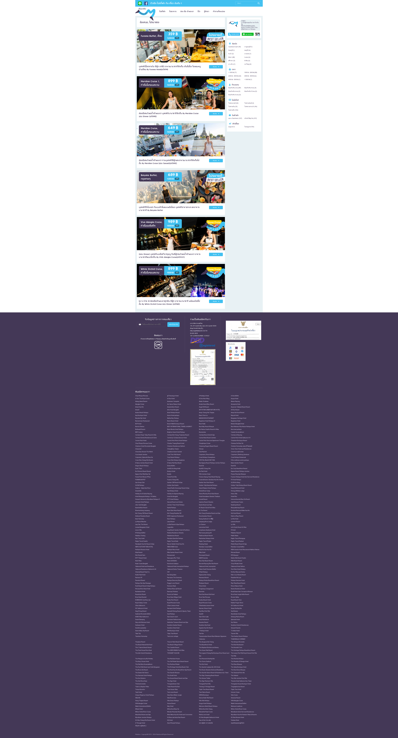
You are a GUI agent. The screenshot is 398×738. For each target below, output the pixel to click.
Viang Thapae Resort (141, 700)
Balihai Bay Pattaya (173, 418)
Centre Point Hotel (140, 440)
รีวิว (199, 11)
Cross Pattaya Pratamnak (238, 457)
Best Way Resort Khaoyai (206, 426)
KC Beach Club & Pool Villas (207, 507)
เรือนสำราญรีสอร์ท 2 (140, 726)
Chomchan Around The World (144, 452)
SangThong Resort (140, 611)
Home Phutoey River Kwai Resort (209, 493)
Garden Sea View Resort (206, 482)
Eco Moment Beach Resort (143, 471)
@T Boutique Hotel (173, 396)
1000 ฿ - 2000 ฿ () (250, 72)
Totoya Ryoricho (140, 689)
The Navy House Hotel (142, 661)
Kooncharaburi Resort (205, 516)
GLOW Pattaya (139, 485)
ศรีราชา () (231, 61)
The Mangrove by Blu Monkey (144, 658)
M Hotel (233, 530)
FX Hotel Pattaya (236, 480)
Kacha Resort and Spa (205, 505)
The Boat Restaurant (237, 645)
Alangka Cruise (139, 404)
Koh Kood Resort (236, 513)
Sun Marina (234, 622)
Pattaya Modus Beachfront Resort (209, 580)
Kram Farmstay (139, 519)
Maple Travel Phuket (205, 541)
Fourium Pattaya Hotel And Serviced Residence (245, 477)
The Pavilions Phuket (173, 664)
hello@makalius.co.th (198, 331)
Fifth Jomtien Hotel (204, 474)
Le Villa (233, 524)
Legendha (170, 527)
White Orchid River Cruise (238, 709)
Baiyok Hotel (234, 415)
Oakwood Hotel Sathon (238, 566)
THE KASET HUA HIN (173, 653)
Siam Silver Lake (204, 617)
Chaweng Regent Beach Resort (208, 446)
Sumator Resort (203, 622)
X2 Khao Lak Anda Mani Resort (176, 717)
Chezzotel (138, 449)
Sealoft (201, 614)
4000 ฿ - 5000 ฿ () (234, 79)
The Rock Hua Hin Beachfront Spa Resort (179, 670)
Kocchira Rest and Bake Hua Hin (240, 510)
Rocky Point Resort (172, 600)
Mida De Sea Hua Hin (205, 549)
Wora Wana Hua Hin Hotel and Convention (179, 714)
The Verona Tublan (204, 678)
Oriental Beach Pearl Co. (142, 572)
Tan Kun (201, 633)
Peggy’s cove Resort (173, 583)
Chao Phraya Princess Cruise (143, 443)
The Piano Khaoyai (236, 664)
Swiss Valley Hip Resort (142, 631)
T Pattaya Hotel (204, 631)
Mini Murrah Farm (140, 555)
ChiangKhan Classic (173, 449)
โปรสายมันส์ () (249, 103)
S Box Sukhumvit (140, 605)
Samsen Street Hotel (205, 608)
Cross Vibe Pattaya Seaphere (176, 460)
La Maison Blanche (140, 521)
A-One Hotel (171, 398)
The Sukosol (234, 675)
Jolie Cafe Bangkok (140, 505)
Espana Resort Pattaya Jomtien (240, 471)
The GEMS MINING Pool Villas (175, 650)
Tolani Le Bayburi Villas (142, 686)
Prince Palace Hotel (236, 586)
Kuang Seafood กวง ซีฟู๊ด (206, 519)
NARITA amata (203, 558)
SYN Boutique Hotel (173, 631)
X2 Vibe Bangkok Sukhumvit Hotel (209, 717)
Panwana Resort (204, 577)
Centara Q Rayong (236, 435)
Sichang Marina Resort (237, 617)
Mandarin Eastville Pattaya (175, 538)
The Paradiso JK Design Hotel (239, 661)
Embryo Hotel (171, 471)
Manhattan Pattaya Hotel (206, 538)
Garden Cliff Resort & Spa (174, 482)
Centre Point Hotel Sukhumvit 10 (240, 438)
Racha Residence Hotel (238, 589)
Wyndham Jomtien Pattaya (143, 717)
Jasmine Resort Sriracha (206, 502)
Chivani (201, 449)
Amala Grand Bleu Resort (206, 404)
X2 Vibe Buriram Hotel (237, 717)
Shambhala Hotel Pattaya (238, 614)
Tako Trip (138, 633)
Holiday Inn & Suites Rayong (143, 493)
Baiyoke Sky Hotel (140, 418)
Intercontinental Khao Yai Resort (240, 499)
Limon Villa (138, 530)
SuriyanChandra (235, 628)
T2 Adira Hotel (235, 631)
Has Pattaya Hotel (172, 491)
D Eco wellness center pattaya (240, 460)
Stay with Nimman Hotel (142, 622)
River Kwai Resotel (140, 597)
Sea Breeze (234, 611)
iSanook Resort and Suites (175, 502)
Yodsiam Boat (235, 720)
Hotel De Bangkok (172, 496)
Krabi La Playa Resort (237, 516)
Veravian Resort (235, 698)
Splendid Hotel (235, 619)
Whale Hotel (139, 709)
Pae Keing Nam (171, 575)
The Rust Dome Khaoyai (238, 670)
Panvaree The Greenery (174, 577)
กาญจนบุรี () (248, 47)
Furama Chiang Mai (173, 480)
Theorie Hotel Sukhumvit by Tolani (241, 681)
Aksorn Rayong (235, 401)
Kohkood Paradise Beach (142, 516)
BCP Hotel (138, 424)
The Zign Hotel (171, 681)
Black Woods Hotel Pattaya (175, 429)
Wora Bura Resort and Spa (143, 714)
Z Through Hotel (140, 723)
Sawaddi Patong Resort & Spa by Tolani (179, 611)
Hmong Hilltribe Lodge (237, 491)
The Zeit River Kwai (141, 681)
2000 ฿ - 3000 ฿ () (234, 76)
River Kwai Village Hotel (174, 597)
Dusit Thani (138, 468)
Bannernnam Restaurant (142, 421)
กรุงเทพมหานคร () (234, 47)
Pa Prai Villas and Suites (238, 572)
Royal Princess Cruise (173, 603)
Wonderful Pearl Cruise (206, 712)
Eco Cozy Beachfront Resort (239, 468)
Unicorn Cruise (235, 692)
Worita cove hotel (204, 714)
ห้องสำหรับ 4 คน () (250, 88)
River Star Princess (204, 597)
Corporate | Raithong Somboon (240, 454)
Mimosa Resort (235, 552)
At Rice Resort (235, 410)
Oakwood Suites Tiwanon (174, 569)
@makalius (249, 34)
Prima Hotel (202, 586)
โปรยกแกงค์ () (233, 103)
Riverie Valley (235, 597)
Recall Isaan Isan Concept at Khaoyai (242, 591)
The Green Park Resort (206, 650)
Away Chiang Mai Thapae (206, 412)
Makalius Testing (140, 535)
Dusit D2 (201, 466)
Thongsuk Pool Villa (205, 684)
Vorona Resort (171, 703)
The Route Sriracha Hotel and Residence (211, 670)
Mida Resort (138, 552)
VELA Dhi (137, 698)
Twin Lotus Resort (172, 692)
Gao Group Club (139, 482)
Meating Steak (203, 544)
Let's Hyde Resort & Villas (238, 527)
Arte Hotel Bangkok (173, 410)
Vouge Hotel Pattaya (205, 703)
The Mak (233, 656)
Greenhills (138, 491)
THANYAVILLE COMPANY (238, 639)
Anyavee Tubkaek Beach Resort (240, 407)
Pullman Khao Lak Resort (174, 589)
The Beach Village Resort (174, 645)
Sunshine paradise (140, 628)
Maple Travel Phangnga (238, 538)
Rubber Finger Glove (237, 603)
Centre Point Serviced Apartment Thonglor (212, 440)
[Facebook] (146, 4)
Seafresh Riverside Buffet (143, 614)
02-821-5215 (235, 34)
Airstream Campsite (173, 401)
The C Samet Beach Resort (143, 647)
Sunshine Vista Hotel (173, 628)
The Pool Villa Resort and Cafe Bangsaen (147, 667)
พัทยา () (231, 57)
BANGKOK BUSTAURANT (206, 418)
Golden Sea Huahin (173, 485)
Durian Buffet (171, 466)
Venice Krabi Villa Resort (206, 698)
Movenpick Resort (204, 555)
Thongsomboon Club (173, 684)
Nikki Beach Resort (236, 561)
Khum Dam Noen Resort (174, 510)
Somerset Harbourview (174, 619)
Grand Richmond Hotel (237, 488)
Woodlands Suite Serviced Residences (242, 712)
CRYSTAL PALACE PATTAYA (207, 460)
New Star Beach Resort (206, 561)
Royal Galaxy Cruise (141, 603)
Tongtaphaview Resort (238, 686)
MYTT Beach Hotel (141, 558)
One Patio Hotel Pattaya (238, 569)
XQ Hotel (170, 720)
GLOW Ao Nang (235, 482)
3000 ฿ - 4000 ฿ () (250, 76)
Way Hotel (170, 706)
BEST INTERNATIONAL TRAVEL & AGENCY (179, 426)
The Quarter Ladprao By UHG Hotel (209, 667)
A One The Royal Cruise (142, 398)
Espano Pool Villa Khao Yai (142, 474)
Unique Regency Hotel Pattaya (144, 695)
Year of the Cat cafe (205, 720)
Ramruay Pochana (172, 591)
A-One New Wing (204, 398)
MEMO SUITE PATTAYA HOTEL (144, 547)
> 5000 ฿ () (248, 79)
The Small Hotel (172, 675)
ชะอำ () (231, 54)
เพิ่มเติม (215, 67)
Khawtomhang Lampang (142, 510)
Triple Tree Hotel (236, 689)
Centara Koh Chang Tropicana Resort (178, 435)
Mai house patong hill (205, 533)
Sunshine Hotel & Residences (240, 625)
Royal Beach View (236, 600)
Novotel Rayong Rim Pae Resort (208, 563)
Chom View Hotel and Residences (241, 449)
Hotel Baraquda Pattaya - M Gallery (145, 496)
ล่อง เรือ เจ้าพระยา (187, 11)
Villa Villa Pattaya (204, 700)
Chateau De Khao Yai (237, 443)
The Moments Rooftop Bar (207, 658)
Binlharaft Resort (140, 429)
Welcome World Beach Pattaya (208, 706)
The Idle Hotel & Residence (143, 653)
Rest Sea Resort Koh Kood (206, 594)
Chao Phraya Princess (141, 396)
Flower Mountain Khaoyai (238, 474)
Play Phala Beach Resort (238, 583)
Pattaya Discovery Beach (174, 580)
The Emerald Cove (236, 647)
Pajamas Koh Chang (205, 575)
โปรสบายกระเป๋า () (250, 106)
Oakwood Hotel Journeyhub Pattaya (178, 566)
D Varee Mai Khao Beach (174, 463)
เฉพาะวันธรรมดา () (235, 118)
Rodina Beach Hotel (205, 600)
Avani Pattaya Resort (173, 412)
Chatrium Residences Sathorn (176, 446)
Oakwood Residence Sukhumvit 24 (145, 569)
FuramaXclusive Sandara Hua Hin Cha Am (211, 480)
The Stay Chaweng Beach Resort (209, 675)
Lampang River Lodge (205, 521)
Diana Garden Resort (237, 463)
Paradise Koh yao (236, 577)
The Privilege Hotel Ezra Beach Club (178, 667)
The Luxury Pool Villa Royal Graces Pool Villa (244, 653)
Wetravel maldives (236, 706)
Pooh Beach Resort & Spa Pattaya (145, 586)
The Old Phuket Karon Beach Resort (177, 661)
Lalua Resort (171, 521)
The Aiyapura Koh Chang (206, 642)
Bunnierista (202, 432)
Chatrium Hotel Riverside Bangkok (145, 446)
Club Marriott (203, 452)
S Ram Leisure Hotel (173, 605)
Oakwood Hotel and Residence (144, 566)
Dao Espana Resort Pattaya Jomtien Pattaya (212, 463)
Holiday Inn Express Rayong (175, 493)
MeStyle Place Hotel (173, 549)
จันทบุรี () (231, 50)
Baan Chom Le (203, 415)
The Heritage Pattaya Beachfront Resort (243, 650)
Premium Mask (171, 586)
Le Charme (202, 524)
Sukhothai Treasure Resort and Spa (177, 622)
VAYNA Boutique (204, 695)
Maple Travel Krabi (172, 541)
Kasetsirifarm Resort (141, 507)
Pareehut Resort (140, 580)
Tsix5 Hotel (138, 692)
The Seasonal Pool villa (238, 672)
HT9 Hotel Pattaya (172, 499)
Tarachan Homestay (141, 636)
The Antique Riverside (238, 642)
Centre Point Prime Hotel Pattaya (177, 440)
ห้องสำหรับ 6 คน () (234, 91)
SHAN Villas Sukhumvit (142, 617)
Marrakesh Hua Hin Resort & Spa (144, 544)
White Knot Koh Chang (205, 709)
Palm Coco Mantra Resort (238, 575)
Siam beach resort (172, 617)
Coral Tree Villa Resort (174, 454)
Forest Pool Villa (172, 477)
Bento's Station (139, 426)
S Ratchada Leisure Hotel (206, 605)
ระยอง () (247, 57)
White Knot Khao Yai (173, 709)
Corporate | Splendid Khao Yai (144, 457)
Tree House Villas (172, 689)
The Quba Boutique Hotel (238, 667)
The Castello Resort (173, 647)
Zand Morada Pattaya (173, 723)
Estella (169, 474)
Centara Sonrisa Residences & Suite (146, 438)
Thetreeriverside (140, 684)
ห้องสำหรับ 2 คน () (234, 88)
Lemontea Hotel (204, 527)
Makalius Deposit (236, 533)
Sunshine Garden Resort (174, 625)
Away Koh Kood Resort (237, 412)
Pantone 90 (138, 577)
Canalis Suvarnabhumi (237, 432)
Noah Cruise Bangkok (141, 563)
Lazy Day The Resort (141, 524)
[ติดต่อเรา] (140, 4)
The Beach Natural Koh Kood (143, 645)
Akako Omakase (203, 401)
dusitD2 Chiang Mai (205, 468)
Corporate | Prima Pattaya (206, 454)
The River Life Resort (141, 670)
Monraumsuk (171, 555)
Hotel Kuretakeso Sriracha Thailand (209, 496)
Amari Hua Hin (139, 407)
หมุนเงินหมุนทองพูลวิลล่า (237, 723)
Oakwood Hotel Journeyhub (207, 566)
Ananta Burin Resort (173, 407)
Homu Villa (234, 493)
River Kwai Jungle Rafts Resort (240, 594)
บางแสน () (247, 54)
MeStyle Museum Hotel (142, 549)
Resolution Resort (140, 594)
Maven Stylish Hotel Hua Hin (175, 544)
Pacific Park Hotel (140, 575)
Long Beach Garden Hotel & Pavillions (178, 530)
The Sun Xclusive (140, 678)
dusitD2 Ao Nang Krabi (173, 468)
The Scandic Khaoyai (173, 672)
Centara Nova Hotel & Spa (207, 435)
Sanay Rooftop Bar (236, 608)
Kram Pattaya (171, 519)
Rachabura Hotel (140, 591)
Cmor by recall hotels (237, 452)
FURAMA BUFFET (140, 480)
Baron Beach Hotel (172, 421)
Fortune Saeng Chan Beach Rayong (209, 477)
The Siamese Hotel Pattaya (143, 675)
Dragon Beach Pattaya (142, 466)
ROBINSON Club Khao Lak (142, 600)
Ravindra (201, 591)
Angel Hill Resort (204, 407)
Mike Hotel (202, 552)
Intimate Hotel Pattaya (142, 502)
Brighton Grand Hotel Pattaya (176, 432)
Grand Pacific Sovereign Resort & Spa (178, 488)
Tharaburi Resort (140, 642)
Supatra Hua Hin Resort (206, 628)
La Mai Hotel (234, 519)
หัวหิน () (247, 61)
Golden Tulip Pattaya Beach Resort (241, 485)
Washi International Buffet (238, 703)
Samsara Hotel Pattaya (174, 608)
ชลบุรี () (247, 50)
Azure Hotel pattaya (173, 415)
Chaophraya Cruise (204, 443)
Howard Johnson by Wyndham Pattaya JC (147, 499)
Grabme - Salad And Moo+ (143, 488)
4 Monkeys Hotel (204, 396)
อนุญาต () (231, 127)
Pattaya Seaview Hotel (238, 580)
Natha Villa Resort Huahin (238, 558)
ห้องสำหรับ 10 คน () (250, 91)
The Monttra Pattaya (237, 658)
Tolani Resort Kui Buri (173, 686)
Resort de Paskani (172, 594)
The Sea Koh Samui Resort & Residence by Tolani (213, 672)
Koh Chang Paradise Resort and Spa (209, 513)
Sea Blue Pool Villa (204, 611)
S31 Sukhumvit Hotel (237, 605)
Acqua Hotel (234, 398)
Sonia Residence (204, 619)
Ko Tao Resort (203, 510)
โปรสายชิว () (233, 110)
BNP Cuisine (139, 432)
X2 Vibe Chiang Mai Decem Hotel (145, 720)
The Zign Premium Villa (206, 681)
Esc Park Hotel (203, 471)
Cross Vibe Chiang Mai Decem (144, 460)
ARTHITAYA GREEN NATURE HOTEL (209, 410)
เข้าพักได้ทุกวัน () (250, 118)
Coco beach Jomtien (141, 454)
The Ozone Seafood (205, 661)
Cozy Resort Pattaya (173, 457)
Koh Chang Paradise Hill (174, 513)
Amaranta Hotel (235, 404)
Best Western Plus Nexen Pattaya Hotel (243, 426)
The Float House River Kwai (143, 650)
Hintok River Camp (204, 491)
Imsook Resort (203, 499)
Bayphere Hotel (235, 421)
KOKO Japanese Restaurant (175, 516)
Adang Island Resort (141, 401)
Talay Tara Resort (172, 633)
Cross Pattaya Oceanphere (207, 457)
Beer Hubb (202, 424)
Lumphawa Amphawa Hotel (207, 530)
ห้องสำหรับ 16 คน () (234, 95)
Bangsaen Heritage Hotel (238, 418)
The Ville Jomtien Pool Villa (239, 678)
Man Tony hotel (139, 538)
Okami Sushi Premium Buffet (207, 569)
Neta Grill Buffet (172, 561)
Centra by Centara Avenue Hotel (177, 438)
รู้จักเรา (206, 11)
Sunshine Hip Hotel (204, 625)
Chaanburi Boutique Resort (239, 440)
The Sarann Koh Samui (142, 672)
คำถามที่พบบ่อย (219, 11)
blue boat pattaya (236, 429)
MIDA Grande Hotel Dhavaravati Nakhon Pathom (245, 549)
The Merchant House (173, 658)
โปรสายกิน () (232, 106)
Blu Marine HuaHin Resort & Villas (209, 429)
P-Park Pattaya (203, 572)
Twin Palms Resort (204, 692)
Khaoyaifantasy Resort (237, 507)
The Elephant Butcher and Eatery (209, 647)
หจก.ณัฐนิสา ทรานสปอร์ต (206, 723)
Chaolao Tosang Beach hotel (175, 443)
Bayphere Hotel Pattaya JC (207, 421)
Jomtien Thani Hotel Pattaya (175, 505)
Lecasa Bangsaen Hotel (142, 527)
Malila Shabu (234, 535)
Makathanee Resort (173, 535)
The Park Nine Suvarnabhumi (143, 664)
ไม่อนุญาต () (249, 127)
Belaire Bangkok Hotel (237, 424)
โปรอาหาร (172, 11)
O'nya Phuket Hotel (236, 563)
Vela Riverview (171, 698)
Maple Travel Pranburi (237, 541)
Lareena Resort (235, 521)
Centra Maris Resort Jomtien (207, 438)
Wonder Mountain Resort (174, 712)
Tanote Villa (234, 633)
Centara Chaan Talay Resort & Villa (145, 435)
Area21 (137, 410)
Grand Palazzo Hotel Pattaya (207, 488)
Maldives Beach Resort (206, 535)
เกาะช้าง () (231, 64)
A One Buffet (235, 396)
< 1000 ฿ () (232, 72)
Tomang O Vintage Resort (207, 686)
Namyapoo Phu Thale (173, 558)
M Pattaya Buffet (140, 533)
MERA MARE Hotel (172, 547)
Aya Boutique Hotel (141, 415)
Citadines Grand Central (174, 452)
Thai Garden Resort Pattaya (239, 636)
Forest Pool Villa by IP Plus (142, 477)
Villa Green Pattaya (173, 700)
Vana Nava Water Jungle (174, 695)
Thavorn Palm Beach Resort (175, 642)
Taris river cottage (172, 636)
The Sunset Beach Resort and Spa (177, 678)
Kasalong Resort (236, 505)
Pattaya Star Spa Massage (143, 583)
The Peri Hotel (203, 664)
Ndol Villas (138, 561)
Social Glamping (140, 619)
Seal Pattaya (171, 614)
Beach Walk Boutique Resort (175, 424)
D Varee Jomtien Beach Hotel (144, 463)
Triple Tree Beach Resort (206, 689)
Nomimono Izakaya (172, 563)
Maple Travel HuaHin (141, 541)
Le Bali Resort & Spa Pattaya (175, 524)
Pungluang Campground (206, 589)
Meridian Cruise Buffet (205, 547)
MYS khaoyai (234, 555)
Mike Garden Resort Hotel (175, 552)
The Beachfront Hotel (205, 645)
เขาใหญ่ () (247, 64)
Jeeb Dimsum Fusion (237, 502)
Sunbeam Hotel (139, 625)
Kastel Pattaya (171, 507)
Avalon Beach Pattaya (141, 412)
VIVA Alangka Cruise (237, 700)
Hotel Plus (234, 496)
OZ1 (168, 572)
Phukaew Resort (204, 583)
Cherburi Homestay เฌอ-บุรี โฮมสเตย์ (241, 446)
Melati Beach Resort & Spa (239, 544)
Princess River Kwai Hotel (142, 589)
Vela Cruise (234, 695)
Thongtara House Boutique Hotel (241, 684)
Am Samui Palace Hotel (174, 404)
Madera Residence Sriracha (175, 533)
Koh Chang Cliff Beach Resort (144, 513)
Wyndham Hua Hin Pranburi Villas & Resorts (244, 714)
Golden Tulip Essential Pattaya (208, 485)
